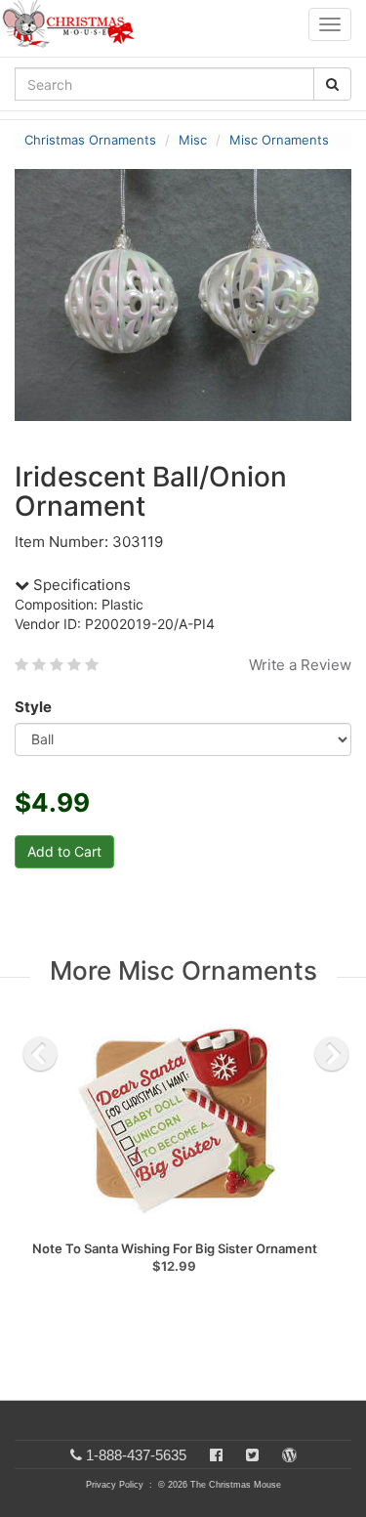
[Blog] (289, 1455)
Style (33, 706)
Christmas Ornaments (90, 139)
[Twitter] (252, 1455)
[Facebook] (216, 1455)
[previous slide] (40, 1054)
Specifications (80, 584)
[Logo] (74, 24)
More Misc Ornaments (183, 970)
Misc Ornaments (279, 139)
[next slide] (331, 1054)
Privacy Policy (114, 1485)
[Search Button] (332, 84)
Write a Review (300, 664)
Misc (193, 139)
